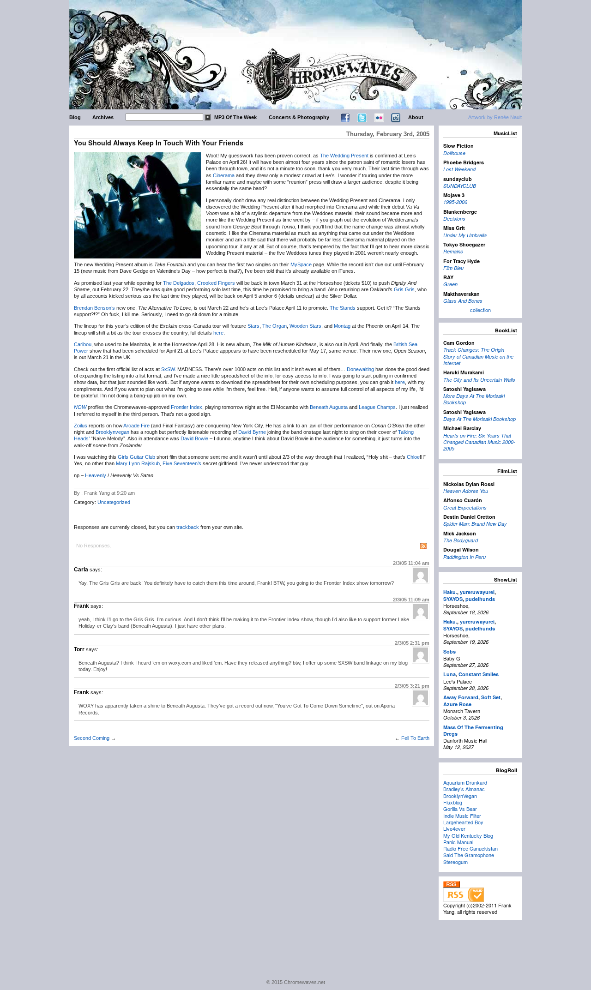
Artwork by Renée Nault (495, 117)
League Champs (377, 407)
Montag (342, 326)
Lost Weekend (459, 169)
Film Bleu (453, 267)
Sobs (449, 651)
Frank (81, 606)
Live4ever (454, 828)
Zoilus (80, 425)
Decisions (454, 218)
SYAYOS (453, 598)
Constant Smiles (478, 674)
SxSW (168, 369)
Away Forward (460, 697)
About (415, 117)
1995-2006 (455, 201)
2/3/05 (411, 563)
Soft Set (491, 697)
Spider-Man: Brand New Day (475, 523)
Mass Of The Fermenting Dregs (473, 730)
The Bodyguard (460, 540)
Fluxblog (452, 802)
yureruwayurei (477, 591)
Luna (449, 674)
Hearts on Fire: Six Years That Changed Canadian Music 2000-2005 (479, 442)
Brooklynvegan (112, 432)
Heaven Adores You (465, 490)
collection (480, 309)
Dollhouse (454, 153)
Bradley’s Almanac (464, 788)
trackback (187, 527)
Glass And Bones (462, 300)
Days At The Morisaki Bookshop (479, 418)
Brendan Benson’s (94, 308)
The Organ (274, 326)
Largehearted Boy (463, 822)
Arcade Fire (136, 425)
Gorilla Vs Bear (460, 808)
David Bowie (194, 438)
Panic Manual (458, 842)
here (218, 333)
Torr (79, 649)
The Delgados (178, 283)
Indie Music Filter (462, 815)
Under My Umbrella (465, 235)
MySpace (301, 264)
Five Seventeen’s (182, 463)
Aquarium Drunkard (465, 782)
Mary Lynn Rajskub (138, 463)
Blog (75, 117)
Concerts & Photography (299, 117)
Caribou (82, 344)
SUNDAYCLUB (459, 185)
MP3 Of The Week (235, 117)
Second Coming (91, 738)
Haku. (450, 591)
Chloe (413, 457)
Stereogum (455, 861)
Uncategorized (113, 502)
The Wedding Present (344, 155)
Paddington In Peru (464, 556)
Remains (453, 251)
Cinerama (224, 175)
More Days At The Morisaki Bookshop (474, 399)
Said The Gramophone (468, 854)
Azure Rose (457, 704)
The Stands (343, 308)
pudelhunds (480, 598)
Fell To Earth (415, 738)
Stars (253, 326)
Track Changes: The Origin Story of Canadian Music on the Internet (478, 356)
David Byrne (252, 432)
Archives (103, 117)
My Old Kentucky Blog (468, 835)
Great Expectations (465, 507)
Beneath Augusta (329, 407)
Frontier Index (186, 407)
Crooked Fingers (216, 283)
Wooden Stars (305, 326)
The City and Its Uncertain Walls (479, 379)
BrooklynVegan (460, 795)
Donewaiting (360, 369)
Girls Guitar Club (136, 457)
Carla (81, 569)
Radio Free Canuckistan (470, 848)
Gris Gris (404, 289)
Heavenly (95, 475)
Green (450, 284)
